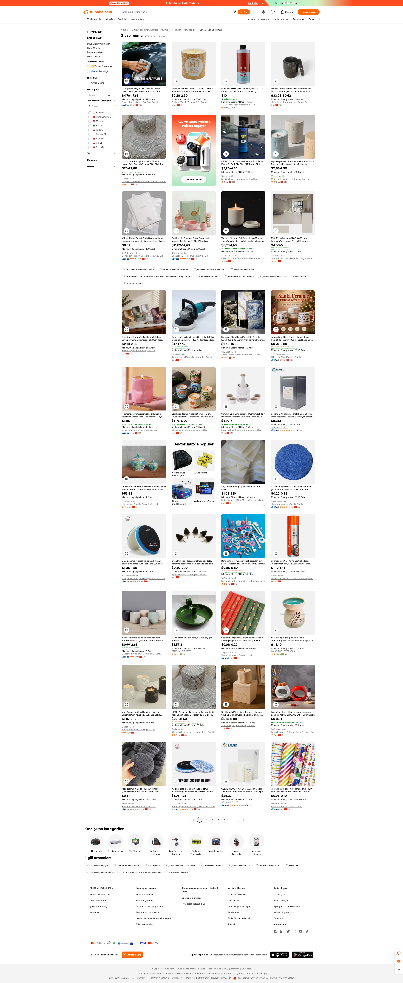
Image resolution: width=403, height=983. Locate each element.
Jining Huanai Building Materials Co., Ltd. (241, 354)
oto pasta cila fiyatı (179, 872)
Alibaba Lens (106, 954)
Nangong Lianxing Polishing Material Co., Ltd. (143, 578)
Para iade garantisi (144, 900)
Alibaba (124, 29)
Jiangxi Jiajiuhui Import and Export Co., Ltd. (291, 102)
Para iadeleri (233, 912)
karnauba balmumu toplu (274, 276)
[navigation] (101, 425)
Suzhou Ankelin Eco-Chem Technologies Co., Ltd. (293, 578)
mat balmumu (154, 865)
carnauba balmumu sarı (269, 865)
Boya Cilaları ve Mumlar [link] (211, 29)
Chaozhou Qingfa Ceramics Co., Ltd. (189, 430)
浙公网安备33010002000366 (253, 978)
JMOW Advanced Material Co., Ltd (238, 104)
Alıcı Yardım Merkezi (237, 894)
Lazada (201, 968)
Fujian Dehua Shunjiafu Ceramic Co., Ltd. (241, 430)
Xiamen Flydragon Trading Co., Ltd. (138, 350)
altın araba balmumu (210, 276)
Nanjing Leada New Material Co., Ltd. (239, 179)
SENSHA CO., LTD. (279, 427)
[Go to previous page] (193, 820)
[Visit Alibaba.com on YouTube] (301, 931)
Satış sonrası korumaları (147, 912)
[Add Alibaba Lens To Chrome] (132, 955)
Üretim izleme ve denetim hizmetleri (153, 918)
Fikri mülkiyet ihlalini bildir (240, 918)
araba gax (293, 865)
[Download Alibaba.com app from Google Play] (302, 955)
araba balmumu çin (99, 865)
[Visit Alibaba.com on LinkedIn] (282, 931)
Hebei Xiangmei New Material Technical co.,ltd (243, 500)
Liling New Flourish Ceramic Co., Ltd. (139, 430)
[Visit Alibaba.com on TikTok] (307, 931)
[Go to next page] (244, 820)
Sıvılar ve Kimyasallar (185, 29)
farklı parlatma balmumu (128, 865)
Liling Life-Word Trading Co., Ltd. (287, 357)
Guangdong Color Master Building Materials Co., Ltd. (293, 258)
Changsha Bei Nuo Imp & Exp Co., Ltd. (190, 256)
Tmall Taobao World (186, 968)
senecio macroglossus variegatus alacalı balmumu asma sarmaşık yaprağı (159, 276)
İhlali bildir (232, 924)
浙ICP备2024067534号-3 (282, 978)
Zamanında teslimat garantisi (150, 906)
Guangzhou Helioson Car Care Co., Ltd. (141, 102)
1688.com (169, 968)
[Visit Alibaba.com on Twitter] (288, 931)
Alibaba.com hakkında (101, 888)
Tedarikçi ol (279, 894)
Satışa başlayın (281, 900)
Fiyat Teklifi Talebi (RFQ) (193, 904)
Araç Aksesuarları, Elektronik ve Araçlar (151, 29)
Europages (247, 968)
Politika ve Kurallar (144, 924)
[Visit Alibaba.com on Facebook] (275, 931)
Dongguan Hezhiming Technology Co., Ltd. (142, 256)
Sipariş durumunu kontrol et (287, 906)
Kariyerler (94, 912)
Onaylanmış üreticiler (192, 898)
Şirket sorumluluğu (99, 906)
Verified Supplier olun (284, 912)
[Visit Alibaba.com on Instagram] (294, 931)
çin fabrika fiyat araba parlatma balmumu (143, 872)
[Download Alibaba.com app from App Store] (279, 955)
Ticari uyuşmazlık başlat (239, 906)
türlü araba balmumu (213, 865)
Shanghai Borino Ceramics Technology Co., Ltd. (243, 581)
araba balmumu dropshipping (182, 865)
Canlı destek (234, 900)
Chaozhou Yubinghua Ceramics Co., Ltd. (141, 653)
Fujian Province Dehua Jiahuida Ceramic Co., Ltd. (243, 258)
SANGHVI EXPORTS (181, 651)
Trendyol (235, 968)
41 (237, 820)
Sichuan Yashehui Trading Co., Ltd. (138, 729)
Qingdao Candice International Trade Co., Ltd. (144, 181)
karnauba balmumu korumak (175, 269)
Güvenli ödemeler (144, 894)
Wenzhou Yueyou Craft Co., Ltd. (236, 655)
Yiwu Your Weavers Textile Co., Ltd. (288, 504)
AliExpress (157, 968)
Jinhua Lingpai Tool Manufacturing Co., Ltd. (193, 357)
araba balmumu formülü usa (103, 872)
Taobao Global (214, 968)
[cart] (273, 12)
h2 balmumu (300, 276)
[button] (234, 12)
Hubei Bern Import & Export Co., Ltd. (189, 574)
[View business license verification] (229, 978)
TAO (226, 968)
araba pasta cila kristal (244, 269)
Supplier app (196, 954)
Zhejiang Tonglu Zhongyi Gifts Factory (190, 102)
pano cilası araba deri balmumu (140, 269)
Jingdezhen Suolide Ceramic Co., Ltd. (140, 504)
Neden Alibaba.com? (100, 894)
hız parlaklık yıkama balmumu (241, 276)
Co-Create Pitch (98, 900)
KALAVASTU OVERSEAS (283, 651)
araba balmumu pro (241, 865)
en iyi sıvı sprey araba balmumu (211, 269)
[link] (399, 953)
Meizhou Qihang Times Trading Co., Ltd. (290, 179)
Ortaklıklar (278, 918)
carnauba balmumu (134, 283)
